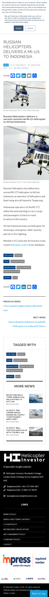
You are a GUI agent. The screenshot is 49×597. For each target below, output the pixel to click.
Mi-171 (15, 277)
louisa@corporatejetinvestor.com (22, 496)
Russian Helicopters (11, 271)
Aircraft (18, 255)
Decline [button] (30, 28)
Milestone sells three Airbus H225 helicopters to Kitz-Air (15, 398)
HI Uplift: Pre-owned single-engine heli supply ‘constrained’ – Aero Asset (15, 414)
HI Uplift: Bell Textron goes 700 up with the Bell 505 (16, 430)
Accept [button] (18, 28)
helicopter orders (19, 244)
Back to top (39, 593)
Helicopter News (17, 261)
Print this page (22, 68)
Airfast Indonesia (23, 267)
